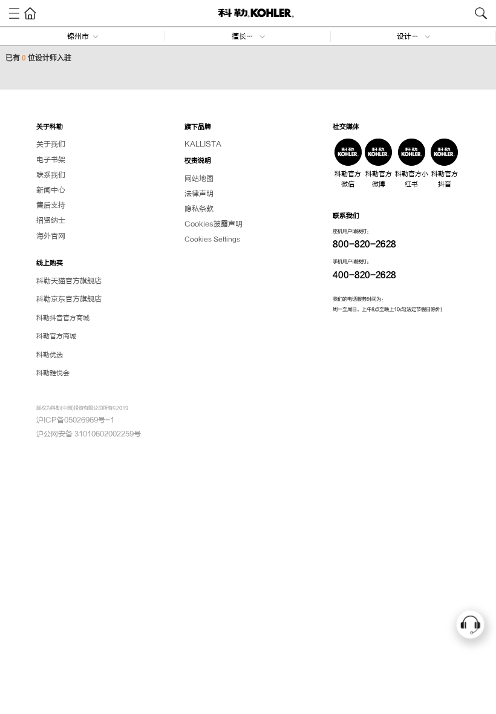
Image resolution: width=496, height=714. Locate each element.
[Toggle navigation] (14, 13)
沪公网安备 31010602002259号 (88, 434)
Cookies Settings (212, 239)
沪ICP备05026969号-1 (75, 420)
